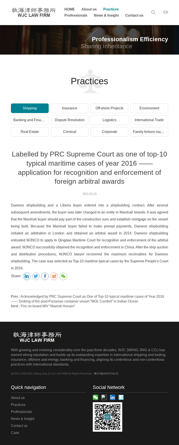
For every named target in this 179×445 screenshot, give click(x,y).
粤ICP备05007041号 (106, 373)
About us (89, 9)
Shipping (30, 108)
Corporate (109, 132)
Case (15, 433)
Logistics (109, 120)
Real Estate (30, 132)
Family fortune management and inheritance (150, 132)
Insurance (69, 108)
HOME (69, 9)
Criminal (69, 132)
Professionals (75, 15)
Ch (166, 12)
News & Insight (106, 15)
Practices (111, 9)
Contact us (134, 15)
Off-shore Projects (109, 108)
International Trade (149, 120)
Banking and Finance (29, 120)
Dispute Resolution (69, 120)
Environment (149, 108)
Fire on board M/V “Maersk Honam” (48, 306)
